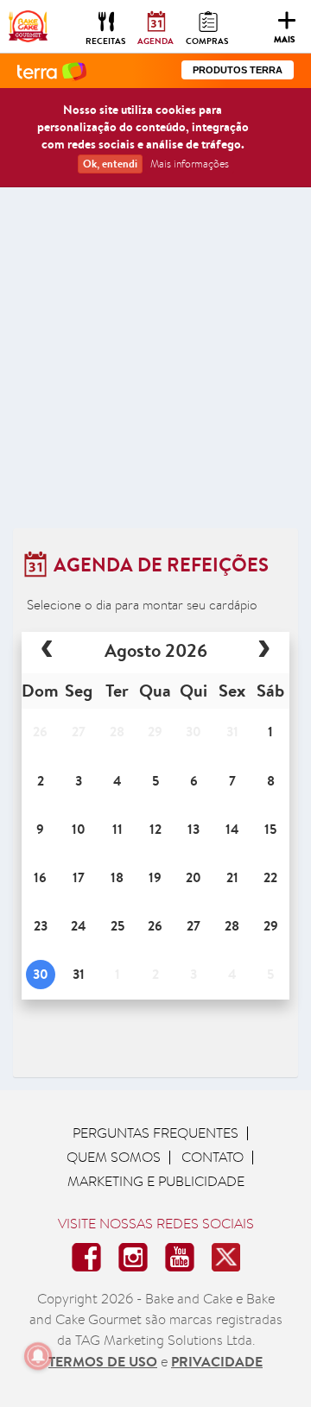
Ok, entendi (110, 163)
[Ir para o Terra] (51, 70)
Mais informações (189, 163)
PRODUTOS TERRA (237, 70)
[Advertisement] (155, 364)
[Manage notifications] (38, 1356)
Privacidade (217, 1361)
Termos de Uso (102, 1361)
